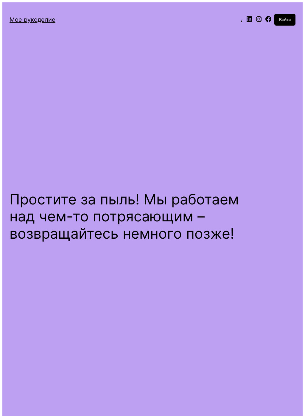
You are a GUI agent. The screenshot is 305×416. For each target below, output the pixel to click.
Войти (285, 19)
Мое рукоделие (32, 19)
